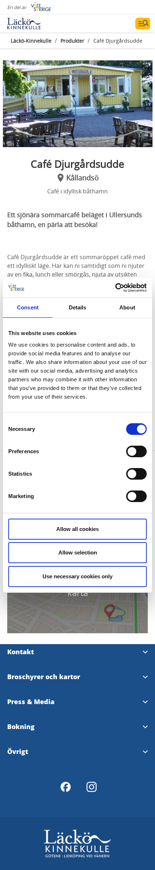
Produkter (72, 40)
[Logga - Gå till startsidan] (32, 23)
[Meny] (142, 23)
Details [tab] (78, 307)
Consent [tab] (28, 307)
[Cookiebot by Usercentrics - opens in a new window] (115, 287)
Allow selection (77, 552)
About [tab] (127, 307)
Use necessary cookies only (77, 576)
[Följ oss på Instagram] (91, 787)
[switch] (136, 451)
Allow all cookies (77, 529)
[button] (77, 103)
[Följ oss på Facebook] (66, 787)
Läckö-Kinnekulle (31, 40)
